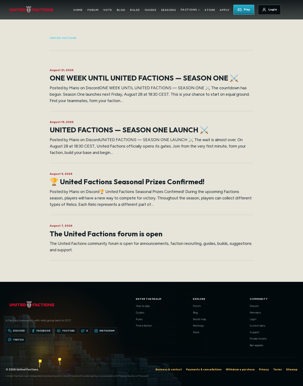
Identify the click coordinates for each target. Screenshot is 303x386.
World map (199, 319)
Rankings (198, 325)
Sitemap (291, 369)
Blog (121, 10)
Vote (107, 10)
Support (254, 332)
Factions (189, 9)
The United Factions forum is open (106, 233)
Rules (135, 10)
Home (78, 10)
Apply (224, 10)
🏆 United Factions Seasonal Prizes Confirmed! (127, 181)
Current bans (257, 325)
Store (210, 10)
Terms (277, 369)
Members (255, 312)
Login (253, 319)
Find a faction (144, 325)
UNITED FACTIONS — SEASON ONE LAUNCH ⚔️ (129, 129)
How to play (143, 306)
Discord (254, 306)
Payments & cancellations (204, 369)
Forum (92, 10)
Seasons (168, 10)
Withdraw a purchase (240, 369)
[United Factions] (31, 9)
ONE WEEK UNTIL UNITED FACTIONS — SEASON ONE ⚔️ (144, 77)
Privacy (264, 369)
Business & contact (169, 369)
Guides (150, 10)
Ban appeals (256, 345)
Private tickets (258, 338)
